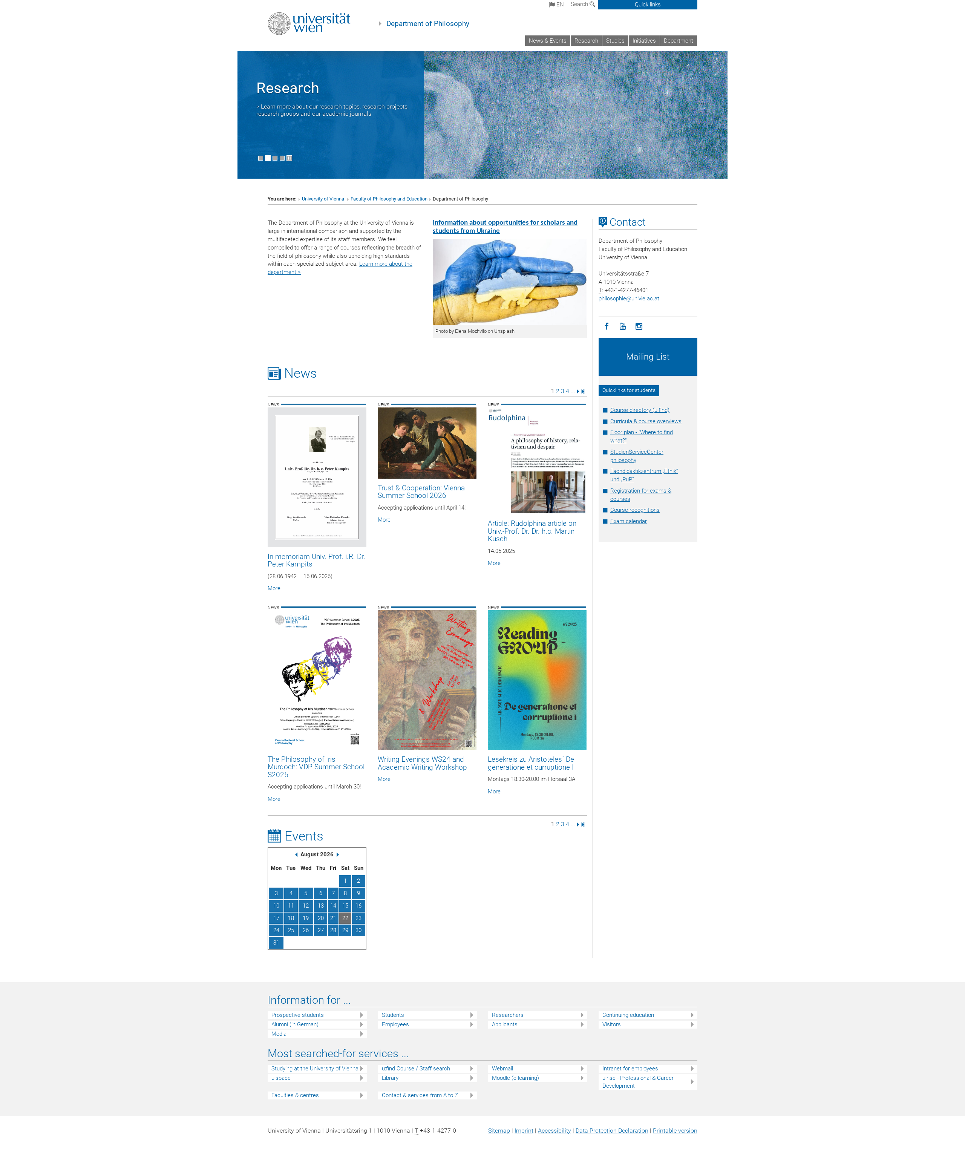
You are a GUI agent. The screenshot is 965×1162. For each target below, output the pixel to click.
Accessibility (554, 1130)
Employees (395, 1024)
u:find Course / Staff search (416, 1068)
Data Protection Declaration (612, 1130)
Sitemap (499, 1130)
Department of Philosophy (427, 24)
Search (580, 4)
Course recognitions (635, 510)
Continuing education (628, 1015)
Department (678, 40)
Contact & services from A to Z (420, 1095)
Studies (615, 40)
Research (586, 40)
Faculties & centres (295, 1095)
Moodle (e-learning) (515, 1078)
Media (278, 1033)
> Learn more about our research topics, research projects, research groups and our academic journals (332, 110)
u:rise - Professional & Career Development (638, 1082)
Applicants (505, 1024)
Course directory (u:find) (639, 410)
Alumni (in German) (295, 1024)
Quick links (648, 4)
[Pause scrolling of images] (289, 158)
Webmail (502, 1068)
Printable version (675, 1130)
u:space (281, 1078)
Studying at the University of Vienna (314, 1068)
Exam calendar (628, 521)
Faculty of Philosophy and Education (389, 199)
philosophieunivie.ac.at (629, 298)
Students (393, 1015)
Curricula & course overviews (646, 421)
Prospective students (297, 1015)
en (559, 4)
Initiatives (644, 40)
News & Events (548, 40)
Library (390, 1078)
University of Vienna (323, 199)
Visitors (611, 1024)
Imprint (524, 1130)
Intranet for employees (630, 1068)
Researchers (508, 1015)
